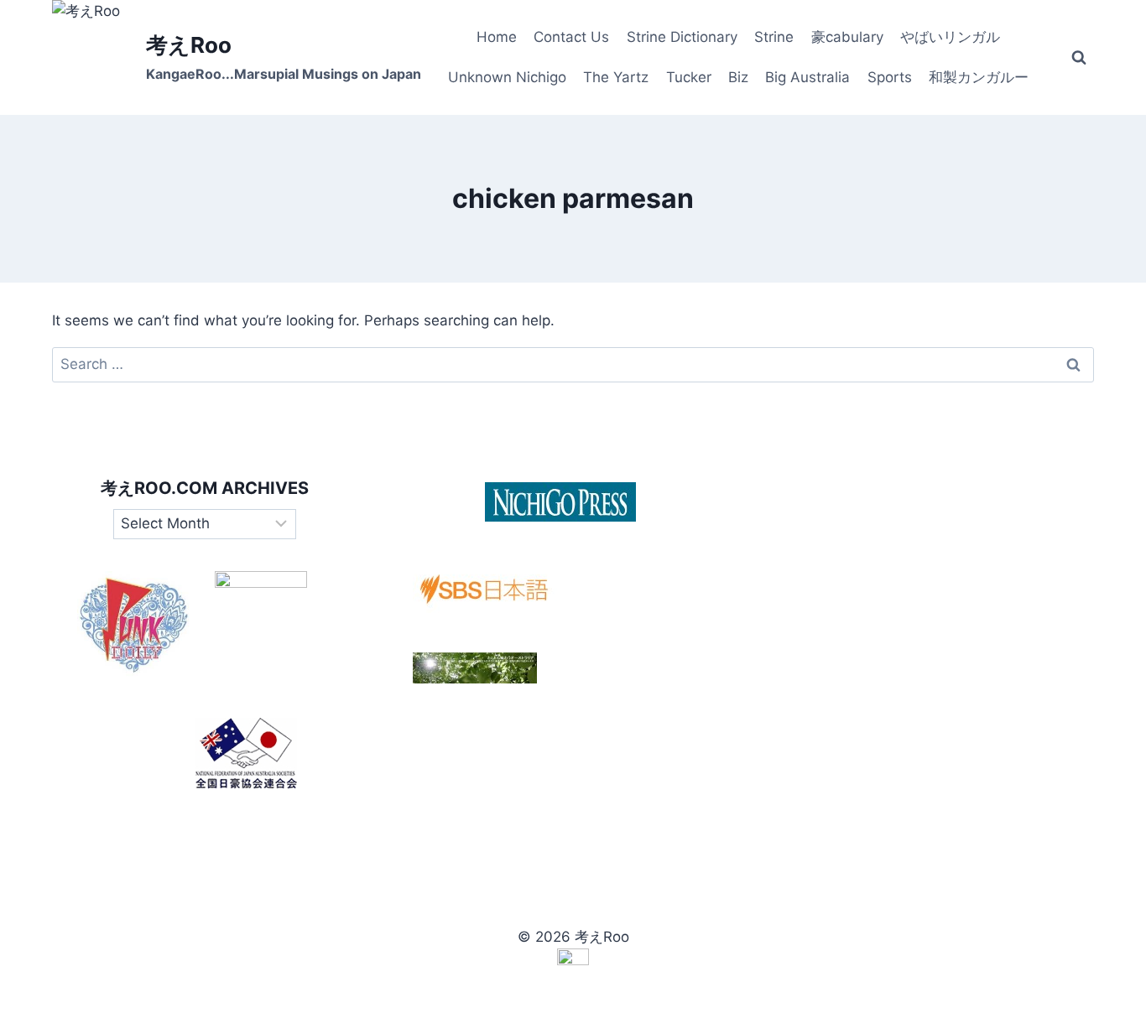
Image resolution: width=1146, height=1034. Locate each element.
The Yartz (616, 77)
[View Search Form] (1079, 58)
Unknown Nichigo (507, 77)
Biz (738, 77)
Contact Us (571, 37)
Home (497, 37)
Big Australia (807, 77)
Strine (774, 37)
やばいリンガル (950, 37)
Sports (889, 77)
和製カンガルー (979, 77)
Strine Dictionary (682, 37)
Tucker (688, 77)
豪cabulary (847, 37)
